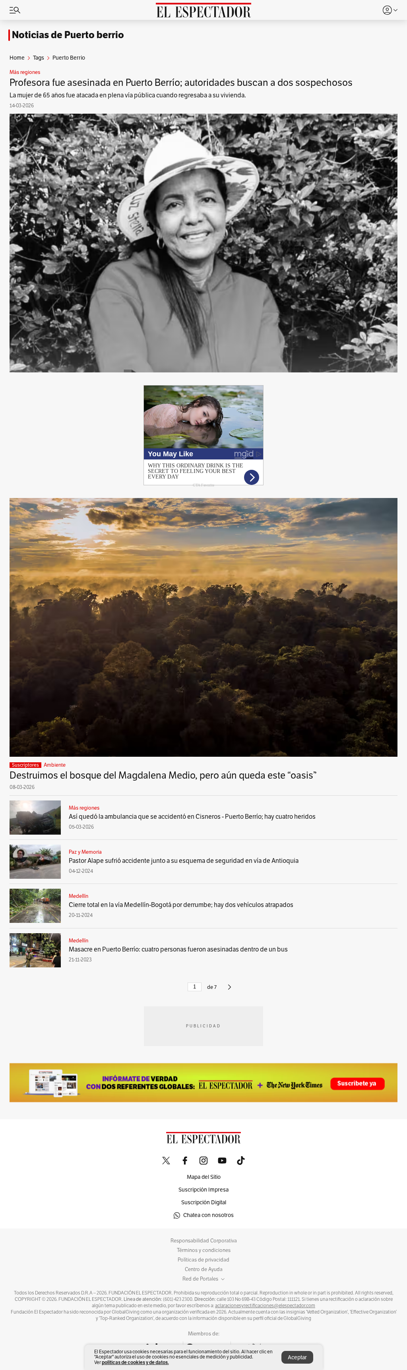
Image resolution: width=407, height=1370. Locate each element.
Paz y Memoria (85, 852)
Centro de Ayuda (204, 1269)
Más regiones (25, 72)
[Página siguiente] (229, 990)
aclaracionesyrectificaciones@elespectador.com (265, 1305)
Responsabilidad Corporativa (204, 1241)
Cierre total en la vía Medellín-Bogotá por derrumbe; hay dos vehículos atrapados (181, 905)
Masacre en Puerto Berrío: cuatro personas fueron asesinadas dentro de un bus (178, 949)
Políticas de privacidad (203, 1260)
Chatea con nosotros (208, 1215)
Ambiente (55, 765)
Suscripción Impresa (203, 1189)
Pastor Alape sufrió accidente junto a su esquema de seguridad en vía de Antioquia (183, 861)
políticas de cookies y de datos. (135, 1362)
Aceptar (297, 1357)
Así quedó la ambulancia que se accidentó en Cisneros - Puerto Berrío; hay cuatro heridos (192, 817)
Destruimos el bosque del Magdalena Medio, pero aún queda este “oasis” (163, 775)
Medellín (78, 896)
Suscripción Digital (203, 1202)
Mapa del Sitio (204, 1177)
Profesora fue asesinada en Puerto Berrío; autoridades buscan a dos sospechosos (181, 83)
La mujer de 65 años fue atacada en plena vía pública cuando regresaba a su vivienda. (128, 95)
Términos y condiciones (204, 1250)
